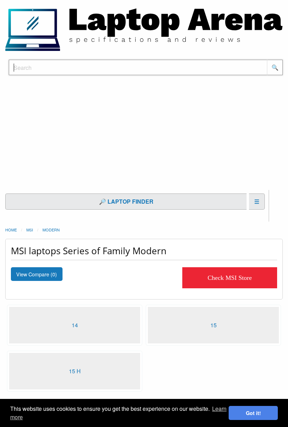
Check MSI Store (230, 277)
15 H (75, 371)
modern (51, 229)
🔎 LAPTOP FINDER (126, 201)
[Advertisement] (144, 137)
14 (75, 325)
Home (11, 229)
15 (213, 325)
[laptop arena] (144, 29)
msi (29, 229)
